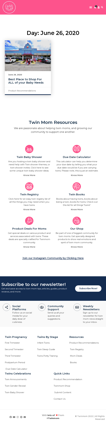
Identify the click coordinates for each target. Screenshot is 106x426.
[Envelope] (24, 417)
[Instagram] (17, 417)
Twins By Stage (47, 337)
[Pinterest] (21, 417)
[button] (91, 7)
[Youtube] (14, 417)
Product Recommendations (22, 90)
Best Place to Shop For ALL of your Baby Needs (26, 81)
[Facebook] (10, 417)
